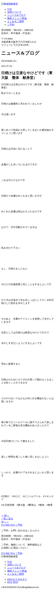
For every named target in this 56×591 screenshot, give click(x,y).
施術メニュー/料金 (17, 18)
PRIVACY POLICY (17, 579)
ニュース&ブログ (16, 15)
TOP (9, 9)
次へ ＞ (5, 522)
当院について (14, 12)
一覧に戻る (7, 518)
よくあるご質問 (15, 21)
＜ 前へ (5, 515)
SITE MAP (12, 582)
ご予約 (10, 24)
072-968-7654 (8, 525)
